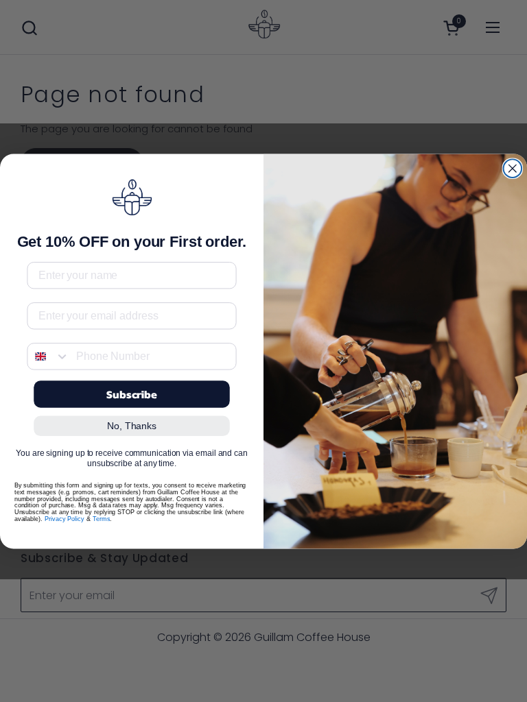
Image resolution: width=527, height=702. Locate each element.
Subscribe (131, 394)
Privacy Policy (64, 519)
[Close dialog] (513, 168)
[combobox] (48, 356)
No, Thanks (131, 425)
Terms (101, 519)
